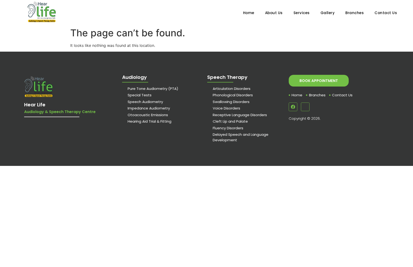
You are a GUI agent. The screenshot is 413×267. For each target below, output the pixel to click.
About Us (274, 12)
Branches (354, 12)
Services (301, 12)
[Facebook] (293, 107)
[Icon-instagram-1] (305, 107)
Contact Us (386, 12)
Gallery (328, 12)
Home (248, 12)
